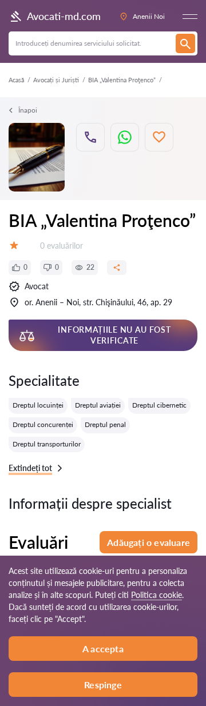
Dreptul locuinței (38, 405)
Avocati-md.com (64, 16)
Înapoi (27, 110)
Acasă (16, 79)
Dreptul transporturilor (47, 444)
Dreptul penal (105, 424)
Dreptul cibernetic (159, 405)
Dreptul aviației (98, 405)
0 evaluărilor (61, 245)
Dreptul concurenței (43, 424)
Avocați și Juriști (56, 79)
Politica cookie (156, 595)
